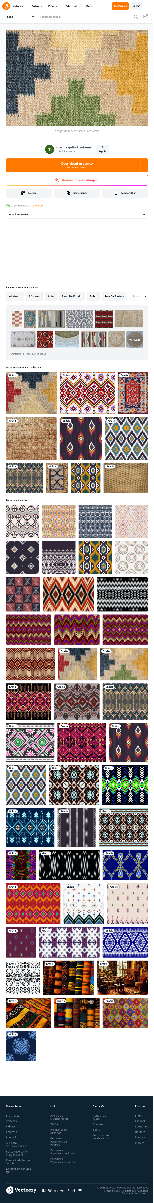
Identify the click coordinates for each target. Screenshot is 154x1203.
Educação (12, 1135)
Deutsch (137, 1130)
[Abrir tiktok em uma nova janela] (67, 1188)
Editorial (71, 6)
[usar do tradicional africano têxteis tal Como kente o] (68, 976)
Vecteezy (11, 1119)
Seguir (102, 151)
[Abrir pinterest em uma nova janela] (61, 1188)
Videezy (11, 1124)
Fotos (35, 6)
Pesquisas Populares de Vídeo (58, 1160)
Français (137, 1135)
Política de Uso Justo (130, 1191)
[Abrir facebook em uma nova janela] (43, 1188)
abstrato (14, 294)
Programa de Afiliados (58, 1129)
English (137, 1113)
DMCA (53, 1122)
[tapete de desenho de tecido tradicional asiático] (133, 391)
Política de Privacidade (132, 1189)
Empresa (11, 1130)
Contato (96, 1122)
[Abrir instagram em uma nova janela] (49, 1188)
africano (34, 294)
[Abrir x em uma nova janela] (73, 1188)
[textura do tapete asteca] (31, 391)
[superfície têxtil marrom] (125, 476)
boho (93, 294)
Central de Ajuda (98, 1115)
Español (137, 1119)
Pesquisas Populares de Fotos (61, 1149)
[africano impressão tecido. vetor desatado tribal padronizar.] (21, 863)
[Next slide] (139, 294)
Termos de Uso (108, 1189)
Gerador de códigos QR (18, 1168)
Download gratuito (77, 165)
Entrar (136, 6)
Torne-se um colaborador (99, 1134)
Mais (89, 6)
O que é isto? (36, 205)
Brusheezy (12, 1113)
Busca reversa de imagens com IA (17, 1151)
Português (138, 1124)
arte (51, 294)
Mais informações (19, 212)
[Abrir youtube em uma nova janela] (80, 1188)
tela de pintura (114, 294)
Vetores (18, 6)
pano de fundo (72, 294)
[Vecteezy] (6, 6)
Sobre (95, 1128)
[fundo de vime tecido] (31, 436)
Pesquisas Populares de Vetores (58, 1140)
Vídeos (52, 6)
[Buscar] (136, 16)
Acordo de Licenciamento (59, 1115)
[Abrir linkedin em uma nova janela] (55, 1188)
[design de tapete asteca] (124, 662)
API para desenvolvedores (16, 1142)
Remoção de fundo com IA (18, 1159)
